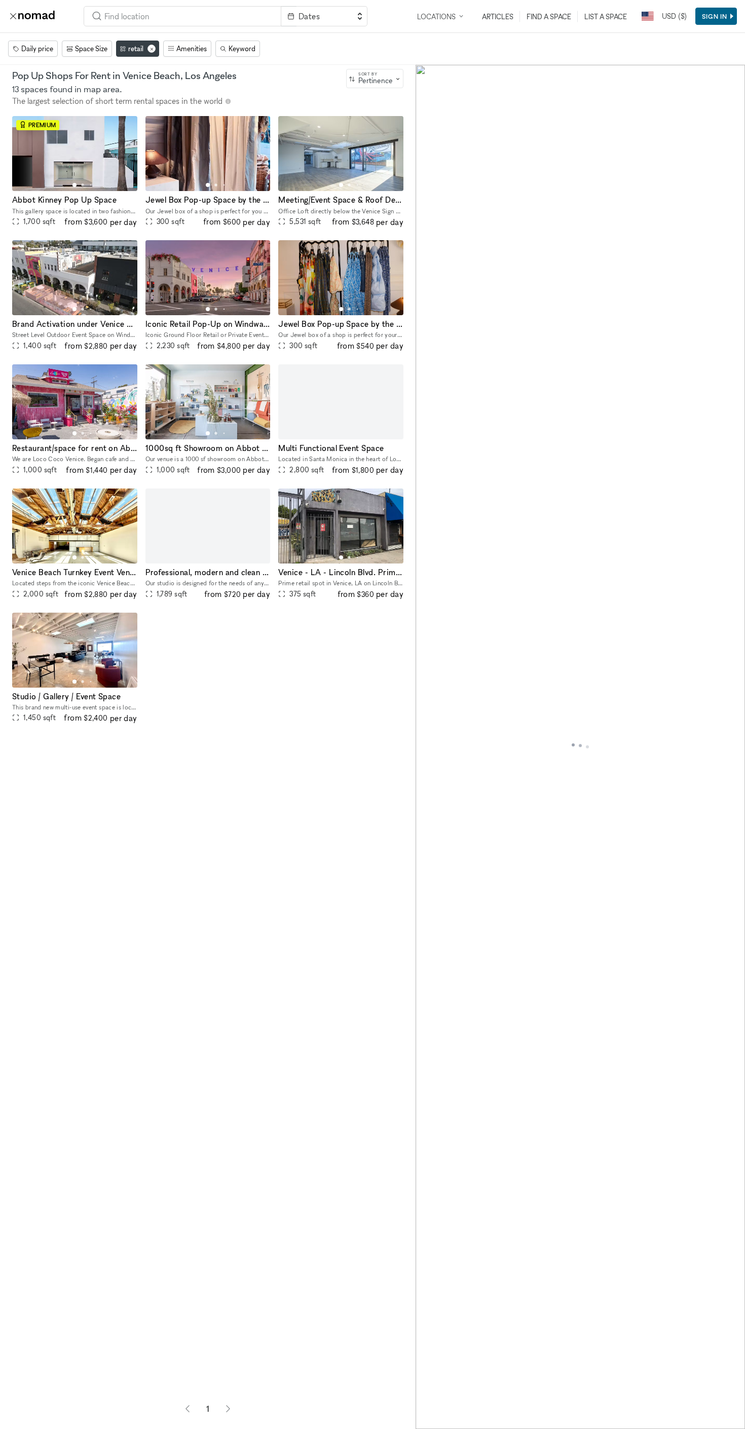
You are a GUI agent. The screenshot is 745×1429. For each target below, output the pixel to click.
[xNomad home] (32, 16)
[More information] (228, 101)
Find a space (549, 16)
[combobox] (182, 16)
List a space (605, 16)
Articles (497, 16)
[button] (74, 185)
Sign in (714, 16)
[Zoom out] (428, 1402)
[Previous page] (187, 1409)
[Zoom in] (428, 1387)
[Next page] (228, 1409)
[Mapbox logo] (441, 1420)
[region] (580, 747)
